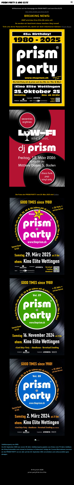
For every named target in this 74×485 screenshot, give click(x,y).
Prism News (66, 27)
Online (56, 194)
